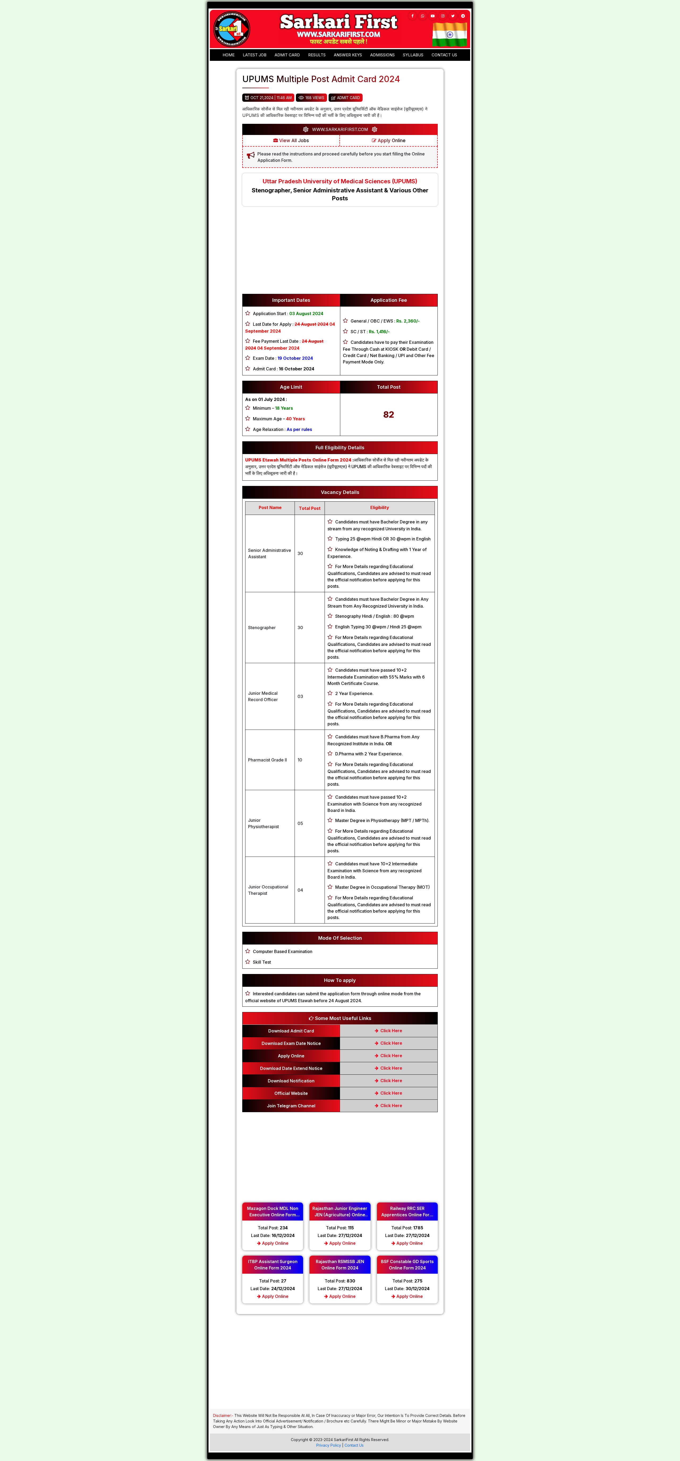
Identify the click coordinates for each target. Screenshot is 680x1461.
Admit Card (287, 54)
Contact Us (354, 1445)
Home (229, 54)
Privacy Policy (328, 1445)
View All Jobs (293, 140)
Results (317, 54)
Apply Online (391, 140)
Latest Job (254, 54)
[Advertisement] (340, 252)
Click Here (390, 1030)
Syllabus (413, 54)
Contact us (444, 54)
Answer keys (348, 54)
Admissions (382, 54)
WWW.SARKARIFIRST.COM (340, 129)
